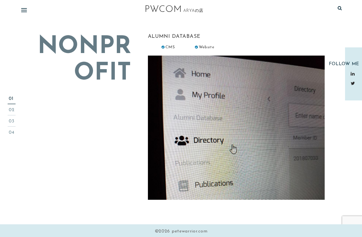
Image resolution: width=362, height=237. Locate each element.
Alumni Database (174, 36)
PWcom (163, 9)
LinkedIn (353, 73)
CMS (170, 47)
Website (206, 47)
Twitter (353, 83)
